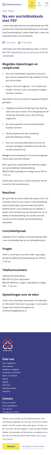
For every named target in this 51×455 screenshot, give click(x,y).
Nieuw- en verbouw (9, 375)
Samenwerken (7, 366)
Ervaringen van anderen (11, 372)
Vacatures (6, 391)
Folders (11, 11)
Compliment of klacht (10, 412)
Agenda (5, 382)
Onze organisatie (9, 363)
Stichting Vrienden (9, 388)
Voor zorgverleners (9, 406)
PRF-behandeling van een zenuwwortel (24, 52)
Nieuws (5, 379)
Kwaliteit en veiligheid (10, 369)
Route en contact (9, 402)
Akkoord (11, 446)
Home (4, 11)
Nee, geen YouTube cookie (33, 446)
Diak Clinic (6, 385)
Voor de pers (7, 409)
